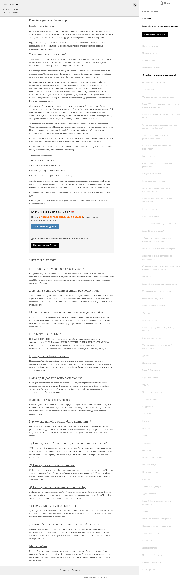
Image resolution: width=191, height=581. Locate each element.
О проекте (65, 570)
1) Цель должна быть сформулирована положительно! (68, 443)
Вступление (147, 18)
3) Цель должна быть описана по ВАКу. (57, 487)
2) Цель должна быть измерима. (52, 465)
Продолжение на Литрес (155, 34)
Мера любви (38, 546)
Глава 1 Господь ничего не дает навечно (160, 25)
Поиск (164, 3)
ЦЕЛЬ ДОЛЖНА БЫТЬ (46, 334)
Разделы (76, 570)
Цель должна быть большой (49, 356)
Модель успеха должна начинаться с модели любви (66, 312)
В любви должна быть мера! (49, 399)
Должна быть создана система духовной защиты (64, 524)
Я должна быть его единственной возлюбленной (64, 290)
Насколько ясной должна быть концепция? (60, 421)
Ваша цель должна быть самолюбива (56, 378)
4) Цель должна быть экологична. (53, 505)
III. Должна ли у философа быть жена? (57, 269)
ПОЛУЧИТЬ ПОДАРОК (45, 226)
